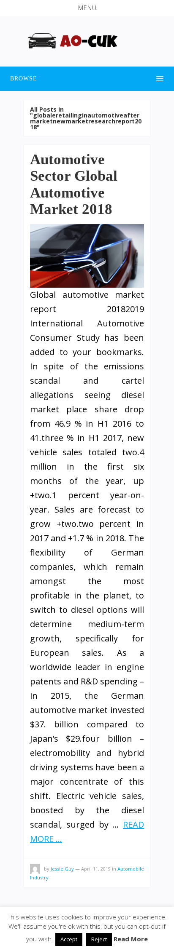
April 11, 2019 (96, 869)
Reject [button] (99, 939)
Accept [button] (68, 939)
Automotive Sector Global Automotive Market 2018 (73, 184)
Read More (131, 939)
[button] (87, 8)
